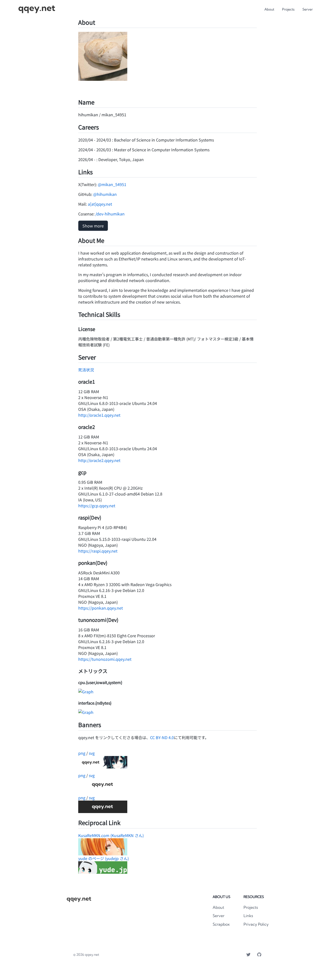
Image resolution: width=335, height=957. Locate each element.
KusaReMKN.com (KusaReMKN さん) (111, 835)
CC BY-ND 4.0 (162, 737)
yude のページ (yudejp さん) (103, 858)
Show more (93, 226)
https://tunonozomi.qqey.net (104, 659)
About (269, 9)
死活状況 (86, 370)
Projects (288, 9)
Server (307, 9)
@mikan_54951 (112, 184)
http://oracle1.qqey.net (99, 415)
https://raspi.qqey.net (97, 551)
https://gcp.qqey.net (96, 505)
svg (92, 753)
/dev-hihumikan (110, 214)
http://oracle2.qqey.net (99, 460)
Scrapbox (221, 924)
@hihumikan (105, 194)
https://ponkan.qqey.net (100, 608)
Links (248, 915)
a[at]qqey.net (100, 204)
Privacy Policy (256, 924)
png (81, 753)
